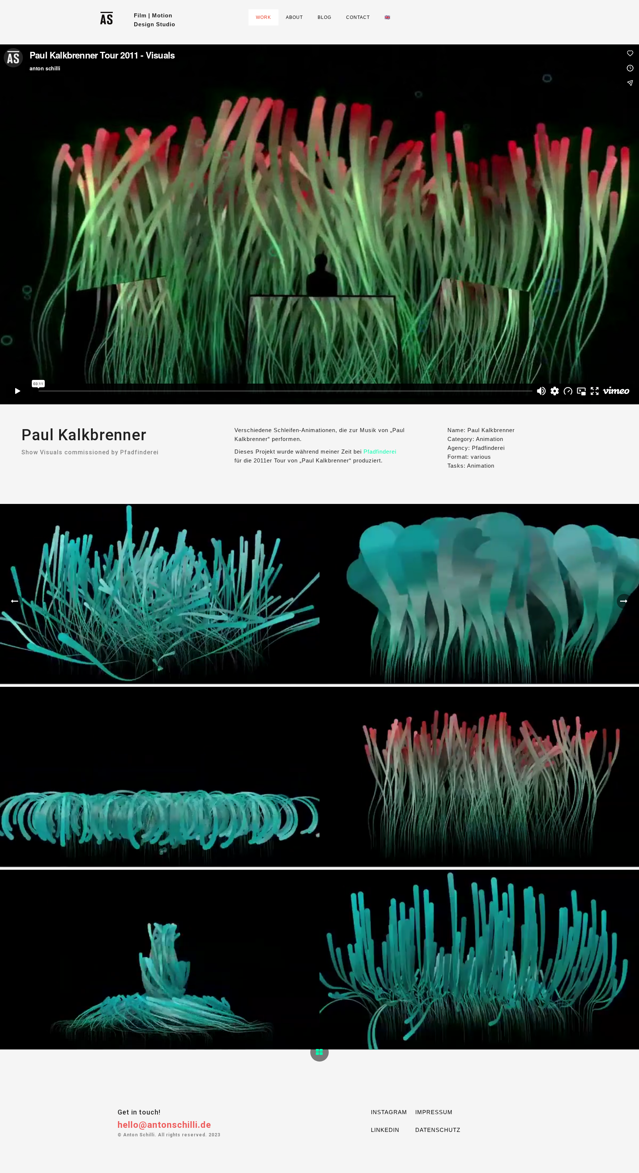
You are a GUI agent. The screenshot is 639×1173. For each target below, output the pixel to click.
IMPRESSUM (434, 1112)
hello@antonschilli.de (164, 1125)
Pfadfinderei (380, 451)
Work (263, 17)
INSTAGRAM (389, 1112)
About (294, 17)
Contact (358, 17)
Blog (324, 17)
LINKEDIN (385, 1130)
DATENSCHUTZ (437, 1130)
